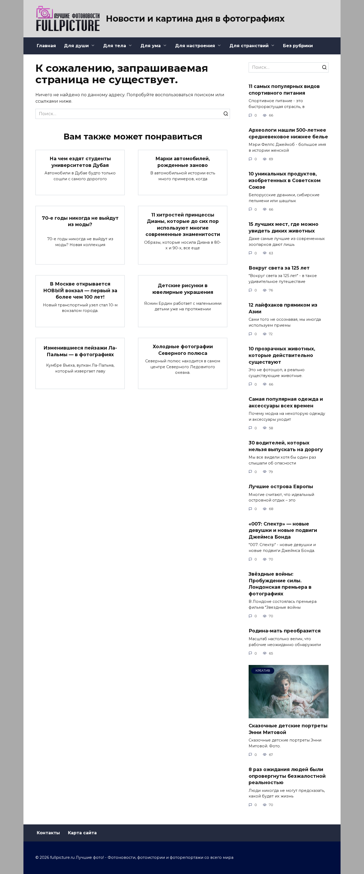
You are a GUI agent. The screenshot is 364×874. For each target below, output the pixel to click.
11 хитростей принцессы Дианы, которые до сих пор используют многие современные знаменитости (182, 224)
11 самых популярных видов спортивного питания (284, 89)
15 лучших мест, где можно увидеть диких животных (283, 227)
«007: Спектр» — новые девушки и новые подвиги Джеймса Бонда (283, 530)
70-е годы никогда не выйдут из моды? (80, 221)
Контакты (48, 832)
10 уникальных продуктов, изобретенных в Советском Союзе (285, 180)
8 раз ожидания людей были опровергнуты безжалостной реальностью (287, 776)
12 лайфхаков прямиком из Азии (283, 308)
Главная (46, 45)
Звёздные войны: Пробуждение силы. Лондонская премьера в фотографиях (280, 583)
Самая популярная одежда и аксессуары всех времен (286, 402)
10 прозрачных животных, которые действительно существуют (282, 355)
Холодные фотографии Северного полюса (183, 350)
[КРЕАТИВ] (289, 714)
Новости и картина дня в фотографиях (195, 18)
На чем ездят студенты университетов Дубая (80, 162)
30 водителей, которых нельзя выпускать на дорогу (286, 446)
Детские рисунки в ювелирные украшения (182, 289)
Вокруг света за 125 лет (279, 268)
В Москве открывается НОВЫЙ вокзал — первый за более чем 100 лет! (80, 290)
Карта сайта (82, 832)
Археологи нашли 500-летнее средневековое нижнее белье (288, 133)
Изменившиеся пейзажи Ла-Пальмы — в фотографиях (80, 351)
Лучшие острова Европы (281, 486)
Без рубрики (298, 45)
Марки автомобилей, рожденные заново (182, 162)
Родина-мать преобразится (285, 631)
